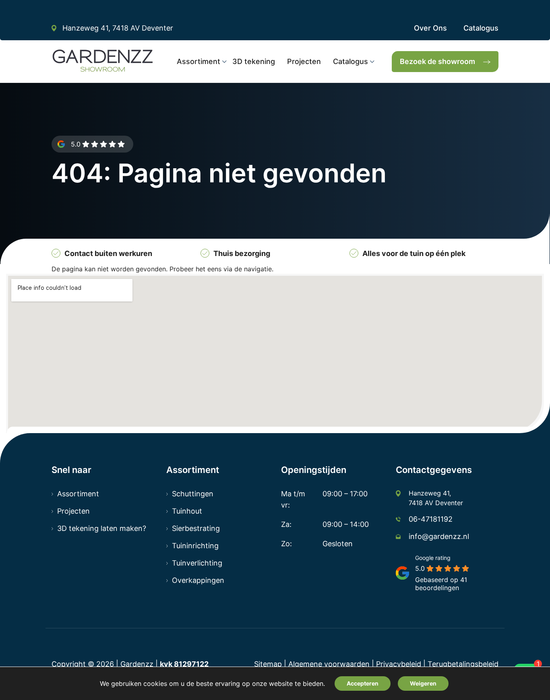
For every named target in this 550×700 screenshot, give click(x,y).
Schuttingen (192, 493)
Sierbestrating (196, 528)
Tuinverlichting (197, 563)
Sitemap (268, 664)
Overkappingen (198, 580)
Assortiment (78, 493)
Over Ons (430, 28)
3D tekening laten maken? (101, 528)
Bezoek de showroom (437, 61)
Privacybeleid (398, 664)
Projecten (73, 511)
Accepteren (362, 683)
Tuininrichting (195, 545)
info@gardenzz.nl (439, 536)
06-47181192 (431, 519)
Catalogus (480, 28)
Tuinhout (187, 511)
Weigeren (423, 683)
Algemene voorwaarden (329, 664)
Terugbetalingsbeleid (463, 664)
